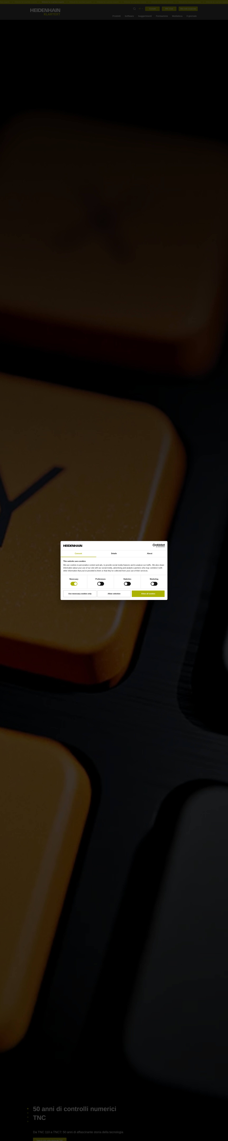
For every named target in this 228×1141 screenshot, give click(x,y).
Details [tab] (114, 553)
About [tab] (149, 553)
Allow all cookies (148, 594)
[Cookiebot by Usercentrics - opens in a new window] (154, 545)
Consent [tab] (78, 553)
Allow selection (114, 594)
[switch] (100, 584)
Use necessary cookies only (79, 594)
